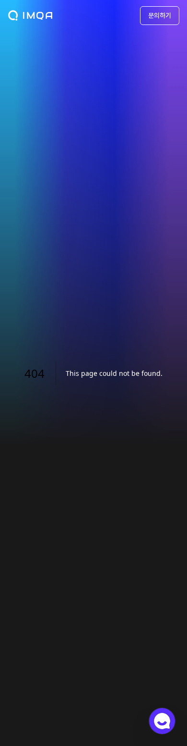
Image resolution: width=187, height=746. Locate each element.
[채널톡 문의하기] (162, 721)
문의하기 (159, 15)
